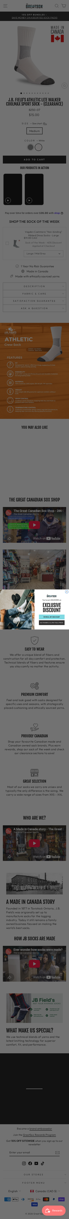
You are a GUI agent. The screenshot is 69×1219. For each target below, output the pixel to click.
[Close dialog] (66, 591)
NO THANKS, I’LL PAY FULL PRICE (51, 622)
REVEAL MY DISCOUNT (52, 617)
